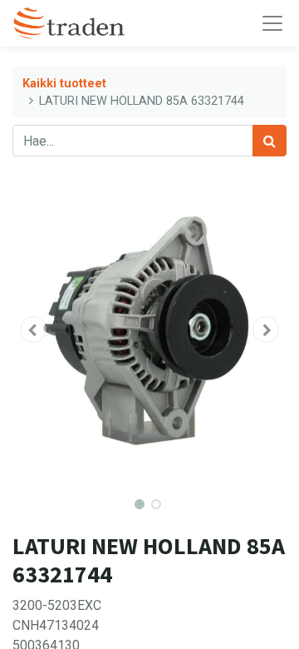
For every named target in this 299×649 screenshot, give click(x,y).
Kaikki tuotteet (64, 84)
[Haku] (269, 140)
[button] (33, 329)
